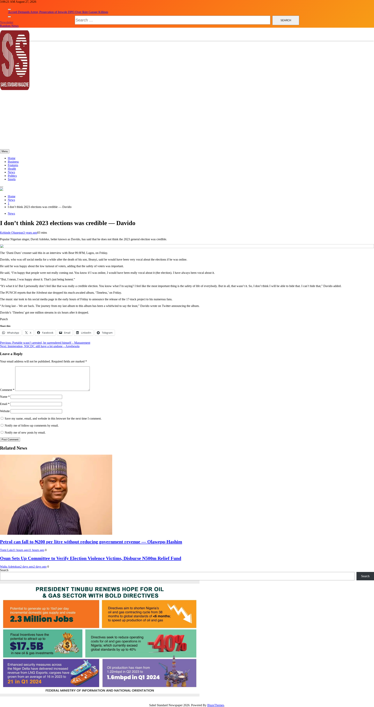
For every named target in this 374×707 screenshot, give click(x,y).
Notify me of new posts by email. (25, 432)
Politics (12, 175)
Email (5, 404)
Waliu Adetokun (10, 566)
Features (13, 165)
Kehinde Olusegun (11, 232)
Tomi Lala (6, 550)
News (11, 172)
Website (5, 411)
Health (12, 168)
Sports (12, 179)
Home (11, 158)
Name (5, 396)
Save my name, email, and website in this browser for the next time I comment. (53, 418)
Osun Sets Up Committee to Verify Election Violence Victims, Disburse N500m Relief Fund (90, 558)
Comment (7, 390)
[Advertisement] (187, 120)
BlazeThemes (215, 705)
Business (13, 161)
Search (4, 570)
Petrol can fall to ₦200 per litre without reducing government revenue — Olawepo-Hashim (91, 541)
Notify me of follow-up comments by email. (32, 425)
